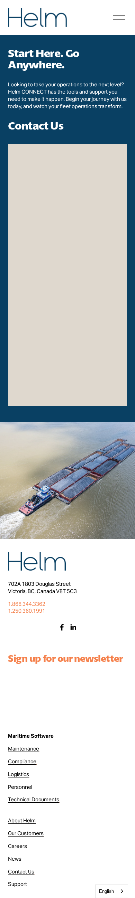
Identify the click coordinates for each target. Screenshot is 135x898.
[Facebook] (61, 627)
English (106, 891)
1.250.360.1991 (26, 611)
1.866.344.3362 (26, 604)
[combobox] (111, 891)
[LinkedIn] (73, 627)
